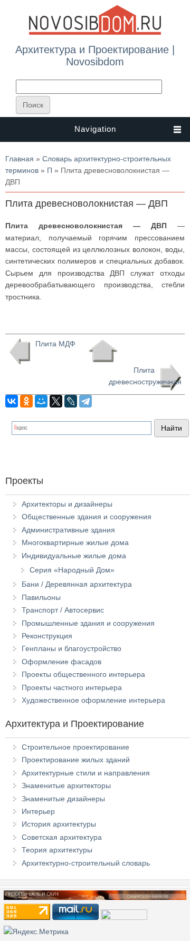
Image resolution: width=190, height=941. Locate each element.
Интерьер (38, 811)
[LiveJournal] (70, 401)
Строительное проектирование (75, 747)
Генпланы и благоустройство (71, 648)
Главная (19, 158)
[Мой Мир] (41, 401)
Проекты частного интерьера (72, 687)
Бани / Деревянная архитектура (77, 584)
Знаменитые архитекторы (66, 785)
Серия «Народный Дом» (72, 570)
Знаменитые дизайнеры (63, 798)
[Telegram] (85, 401)
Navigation (95, 128)
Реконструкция (47, 636)
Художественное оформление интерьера (93, 700)
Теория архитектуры (57, 850)
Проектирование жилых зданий (76, 759)
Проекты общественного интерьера (83, 674)
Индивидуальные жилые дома (74, 555)
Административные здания (68, 530)
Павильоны (41, 597)
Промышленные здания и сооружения (88, 623)
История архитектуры (59, 824)
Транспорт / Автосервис (63, 610)
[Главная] (95, 32)
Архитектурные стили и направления (86, 773)
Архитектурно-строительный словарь (86, 863)
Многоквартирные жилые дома (75, 542)
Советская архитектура (62, 837)
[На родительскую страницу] (102, 351)
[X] (56, 401)
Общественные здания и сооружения (86, 516)
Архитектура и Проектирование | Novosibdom (95, 55)
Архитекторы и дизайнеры (67, 504)
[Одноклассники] (26, 401)
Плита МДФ (55, 343)
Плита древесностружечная (145, 376)
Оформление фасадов (61, 661)
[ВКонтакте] (11, 401)
